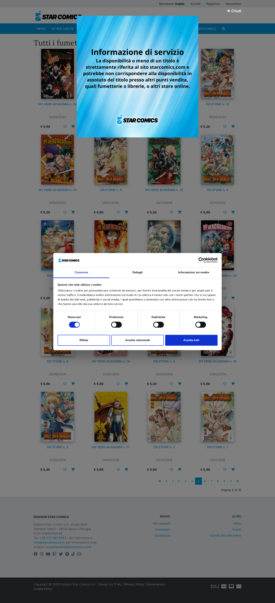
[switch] (116, 325)
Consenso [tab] (81, 272)
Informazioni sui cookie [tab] (193, 272)
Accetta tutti (191, 340)
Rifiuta (84, 340)
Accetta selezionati (137, 340)
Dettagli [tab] (137, 272)
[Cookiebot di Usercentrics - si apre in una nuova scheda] (201, 260)
